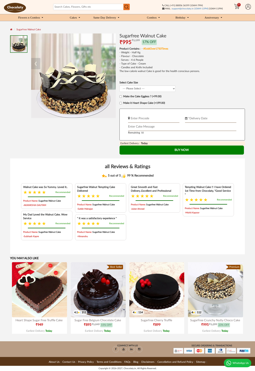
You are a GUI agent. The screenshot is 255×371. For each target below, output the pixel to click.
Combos (152, 17)
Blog (136, 362)
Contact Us (68, 362)
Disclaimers (148, 362)
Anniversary (212, 17)
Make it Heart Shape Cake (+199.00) (144, 103)
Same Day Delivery (104, 17)
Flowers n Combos (29, 17)
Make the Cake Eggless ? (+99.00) (142, 96)
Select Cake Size (128, 82)
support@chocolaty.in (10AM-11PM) (190, 8)
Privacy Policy (86, 362)
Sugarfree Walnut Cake (28, 29)
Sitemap (200, 362)
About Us (54, 362)
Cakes (73, 17)
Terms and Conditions (109, 362)
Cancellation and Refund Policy (175, 362)
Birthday (180, 17)
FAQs (127, 362)
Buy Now (182, 149)
